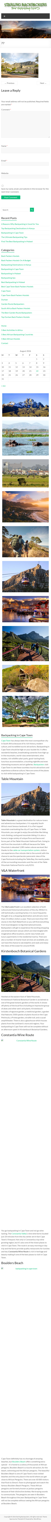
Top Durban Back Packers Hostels (15, 317)
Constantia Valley (19, 1233)
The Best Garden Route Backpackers (16, 312)
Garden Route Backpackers (12, 304)
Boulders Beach (19, 1461)
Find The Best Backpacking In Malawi (17, 241)
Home (3, 326)
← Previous (9, 83)
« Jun (3, 386)
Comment (6, 109)
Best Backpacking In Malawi (13, 282)
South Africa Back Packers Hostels (15, 308)
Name (4, 146)
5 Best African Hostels (10, 339)
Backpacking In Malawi (11, 273)
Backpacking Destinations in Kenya (16, 265)
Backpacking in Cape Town (12, 233)
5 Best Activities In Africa (12, 330)
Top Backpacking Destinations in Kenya (18, 228)
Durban (4, 299)
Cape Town (6, 291)
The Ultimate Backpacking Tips (14, 237)
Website (4, 173)
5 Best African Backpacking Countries (17, 334)
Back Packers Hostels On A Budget (16, 260)
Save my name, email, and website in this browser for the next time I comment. (25, 190)
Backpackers (39, 764)
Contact (4, 343)
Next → (43, 83)
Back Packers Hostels (10, 256)
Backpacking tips (8, 278)
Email (4, 160)
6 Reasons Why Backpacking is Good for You (20, 224)
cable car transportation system (26, 850)
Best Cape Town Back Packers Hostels (17, 286)
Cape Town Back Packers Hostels (15, 295)
